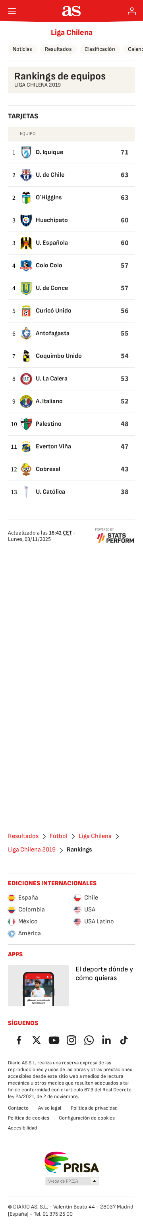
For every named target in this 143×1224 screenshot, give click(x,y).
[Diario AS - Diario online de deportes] (71, 11)
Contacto (18, 1108)
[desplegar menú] (11, 11)
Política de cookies (28, 1118)
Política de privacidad (94, 1108)
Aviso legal (49, 1108)
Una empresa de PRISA (71, 1162)
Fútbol (59, 836)
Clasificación (100, 49)
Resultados (58, 49)
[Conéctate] (132, 11)
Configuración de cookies (87, 1118)
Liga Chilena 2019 (32, 849)
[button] (72, 1181)
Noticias (22, 49)
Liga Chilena (72, 32)
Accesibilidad (22, 1128)
